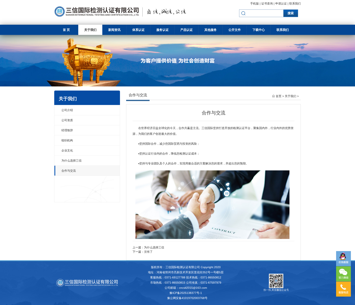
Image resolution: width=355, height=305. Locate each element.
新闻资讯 (114, 29)
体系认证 (138, 29)
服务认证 (162, 29)
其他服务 (210, 29)
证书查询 (267, 3)
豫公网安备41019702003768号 (187, 298)
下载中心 (258, 29)
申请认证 (281, 3)
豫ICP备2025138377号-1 (185, 293)
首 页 (66, 29)
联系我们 (295, 3)
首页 (278, 96)
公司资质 (67, 120)
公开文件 (234, 29)
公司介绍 (67, 110)
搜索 (291, 13)
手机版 (254, 3)
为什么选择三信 (71, 160)
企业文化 (67, 150)
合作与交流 (68, 170)
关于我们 (90, 29)
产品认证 (186, 29)
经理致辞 (67, 130)
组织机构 (67, 140)
